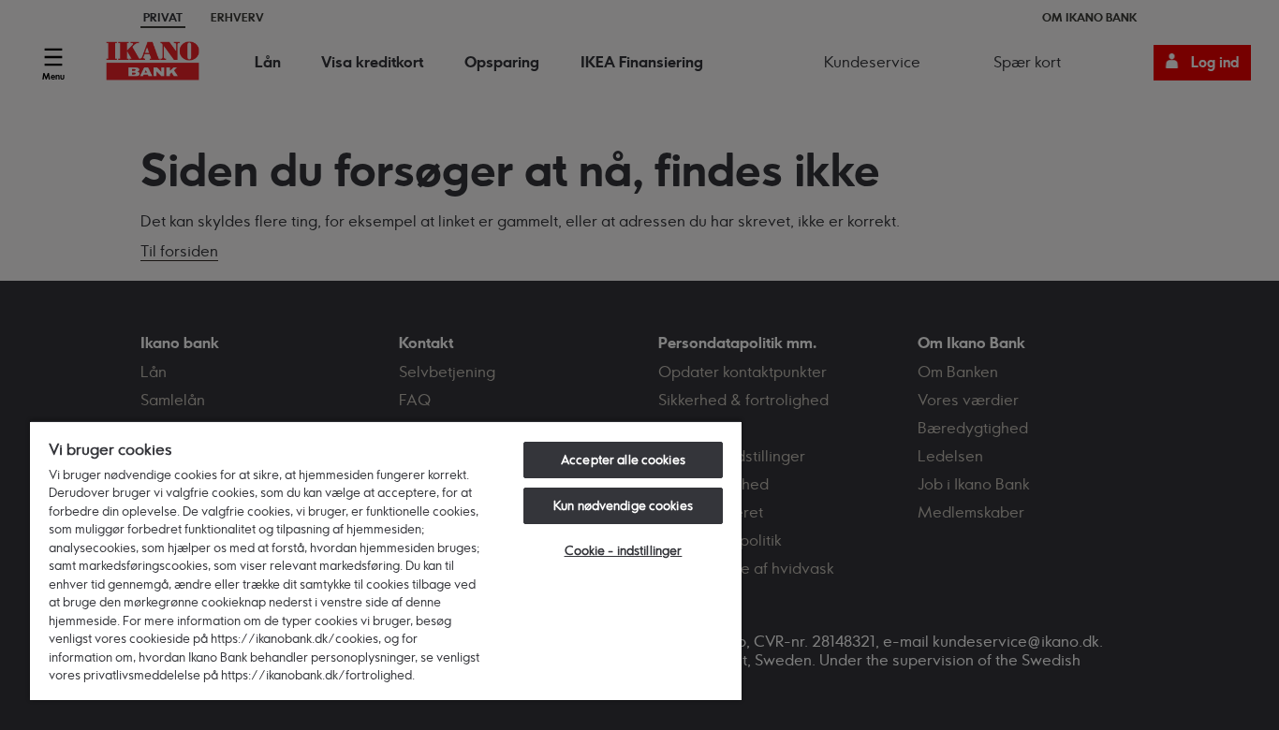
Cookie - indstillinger (624, 550)
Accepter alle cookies (623, 459)
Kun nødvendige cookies (623, 505)
